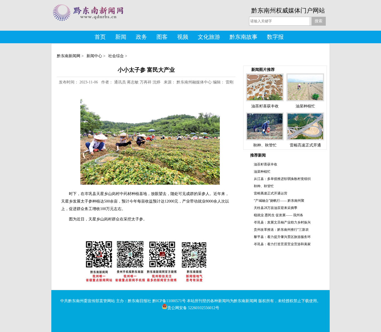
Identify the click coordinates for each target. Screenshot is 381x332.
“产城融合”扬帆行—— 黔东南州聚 (279, 201)
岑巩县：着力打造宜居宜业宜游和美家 (282, 244)
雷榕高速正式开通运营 (270, 193)
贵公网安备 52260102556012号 (193, 308)
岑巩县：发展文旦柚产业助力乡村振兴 (282, 222)
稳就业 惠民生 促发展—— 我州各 (278, 215)
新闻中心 (94, 56)
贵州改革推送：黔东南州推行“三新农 (281, 230)
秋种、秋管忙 (264, 186)
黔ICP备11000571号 (169, 301)
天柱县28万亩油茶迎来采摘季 (275, 208)
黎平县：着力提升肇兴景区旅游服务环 (282, 237)
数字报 (275, 37)
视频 (182, 37)
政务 (141, 37)
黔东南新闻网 (68, 56)
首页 (100, 37)
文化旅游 (209, 37)
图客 (162, 37)
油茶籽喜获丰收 (265, 164)
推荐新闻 (258, 155)
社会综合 (116, 56)
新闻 (120, 37)
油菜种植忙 (262, 172)
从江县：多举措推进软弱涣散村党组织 (282, 179)
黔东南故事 (243, 37)
